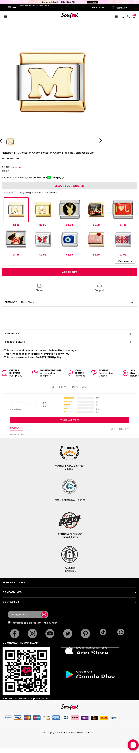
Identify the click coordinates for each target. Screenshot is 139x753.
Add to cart (69, 272)
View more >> (125, 261)
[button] (5, 16)
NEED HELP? (121, 7)
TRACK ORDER (97, 7)
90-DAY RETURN (45, 357)
